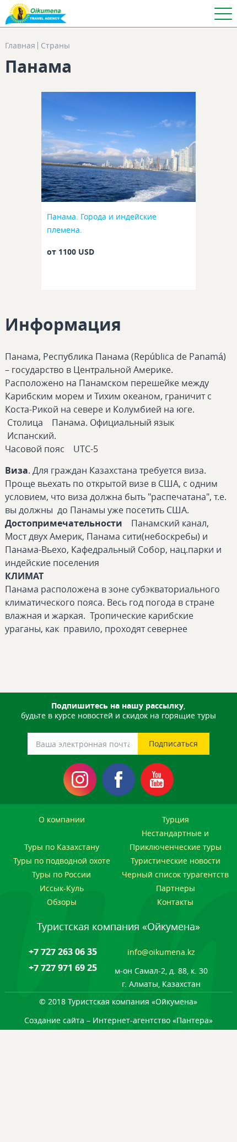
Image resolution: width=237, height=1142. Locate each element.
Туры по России (61, 874)
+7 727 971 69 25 (63, 968)
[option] (119, 194)
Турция (175, 819)
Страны (55, 46)
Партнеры (175, 888)
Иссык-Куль (62, 888)
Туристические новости (175, 860)
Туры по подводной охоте (61, 860)
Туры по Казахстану (61, 847)
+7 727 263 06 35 (63, 952)
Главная (20, 46)
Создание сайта (54, 1020)
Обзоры (62, 902)
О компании (62, 819)
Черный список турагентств (175, 874)
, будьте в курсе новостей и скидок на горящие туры (118, 711)
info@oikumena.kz (161, 952)
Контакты (175, 902)
